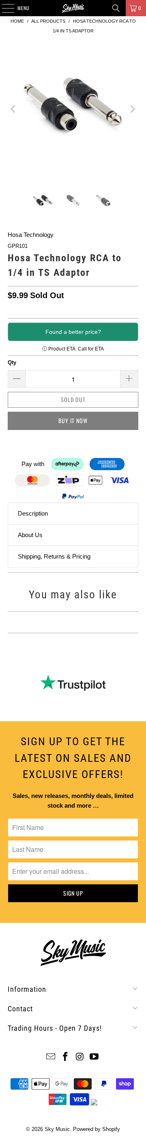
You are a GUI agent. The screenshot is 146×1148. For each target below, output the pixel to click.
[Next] (132, 109)
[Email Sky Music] (51, 1057)
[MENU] (3, 8)
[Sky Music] (73, 8)
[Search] (116, 8)
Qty (12, 362)
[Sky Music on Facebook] (65, 1057)
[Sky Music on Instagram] (80, 1057)
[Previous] (13, 109)
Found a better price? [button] (73, 332)
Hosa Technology (31, 234)
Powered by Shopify (96, 1129)
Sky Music (57, 1129)
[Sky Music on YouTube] (94, 1057)
